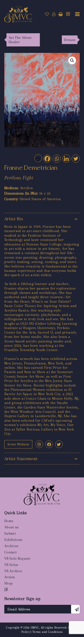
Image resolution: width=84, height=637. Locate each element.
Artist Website (18, 444)
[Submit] (75, 609)
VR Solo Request (17, 558)
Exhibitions (13, 540)
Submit (10, 533)
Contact (10, 552)
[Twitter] (75, 158)
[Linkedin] (66, 158)
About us (11, 527)
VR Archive (13, 571)
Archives (11, 546)
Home (8, 521)
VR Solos (11, 565)
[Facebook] (47, 158)
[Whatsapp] (56, 158)
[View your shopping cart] (60, 14)
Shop (8, 583)
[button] (72, 60)
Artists (9, 577)
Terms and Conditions (47, 632)
